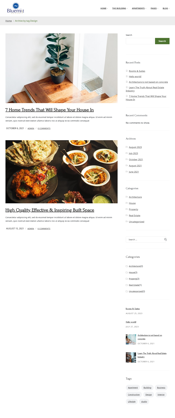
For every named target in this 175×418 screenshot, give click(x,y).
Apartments (138, 8)
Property (133, 209)
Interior (161, 394)
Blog (165, 8)
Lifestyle (131, 401)
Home (103, 8)
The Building (119, 8)
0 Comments (44, 128)
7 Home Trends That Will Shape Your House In (49, 110)
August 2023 (135, 147)
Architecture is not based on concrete (148, 82)
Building (147, 387)
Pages (154, 8)
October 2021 (136, 159)
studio (144, 401)
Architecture (135, 197)
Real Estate (134, 215)
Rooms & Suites (137, 71)
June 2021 (134, 171)
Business (161, 387)
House (132, 203)
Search (129, 35)
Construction (134, 394)
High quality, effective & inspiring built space (49, 210)
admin (31, 128)
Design (148, 394)
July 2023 (133, 153)
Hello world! (135, 76)
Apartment (133, 387)
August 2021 (135, 165)
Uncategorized (136, 221)
